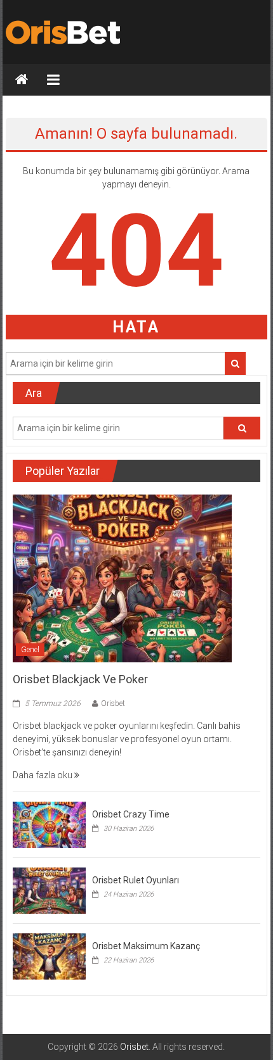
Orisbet (113, 703)
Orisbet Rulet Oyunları (135, 880)
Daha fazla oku (43, 775)
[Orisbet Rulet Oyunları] (49, 890)
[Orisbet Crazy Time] (49, 824)
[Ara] (235, 363)
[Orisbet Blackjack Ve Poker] (122, 578)
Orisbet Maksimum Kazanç (146, 946)
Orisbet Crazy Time (131, 814)
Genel (30, 649)
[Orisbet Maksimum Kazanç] (49, 955)
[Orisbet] (21, 80)
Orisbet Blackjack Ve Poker (80, 679)
